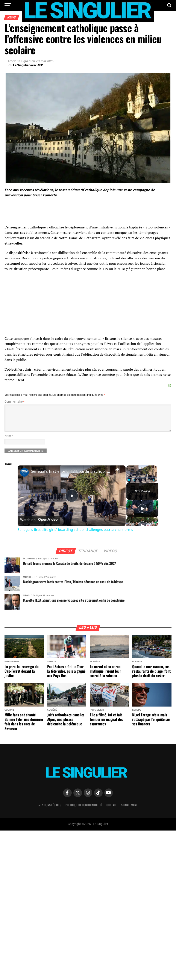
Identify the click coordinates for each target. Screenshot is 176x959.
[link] (24, 472)
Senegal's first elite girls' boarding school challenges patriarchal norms (71, 471)
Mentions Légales (49, 805)
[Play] (129, 480)
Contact (111, 805)
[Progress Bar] (141, 477)
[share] (117, 469)
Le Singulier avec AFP (28, 65)
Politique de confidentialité (83, 805)
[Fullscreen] (154, 480)
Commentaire (14, 401)
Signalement (129, 805)
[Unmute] (134, 480)
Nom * (9, 436)
